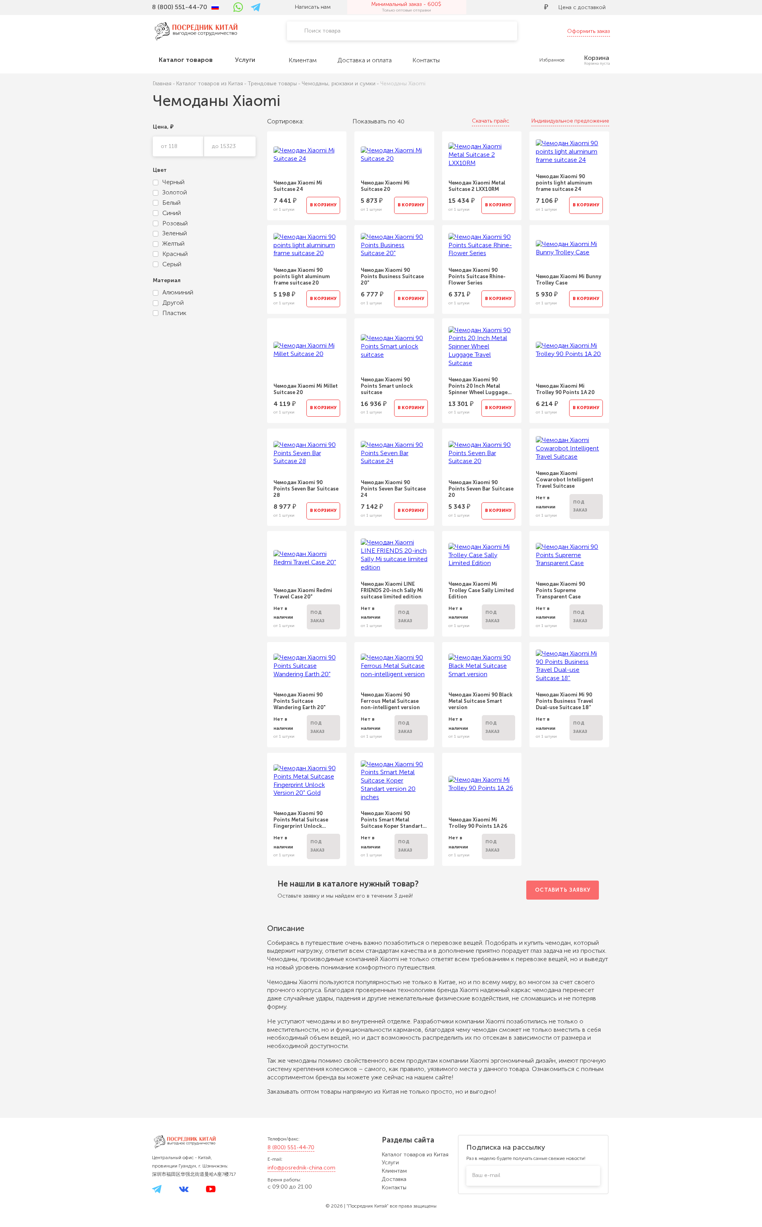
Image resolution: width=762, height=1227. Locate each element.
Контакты (394, 1187)
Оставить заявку (563, 890)
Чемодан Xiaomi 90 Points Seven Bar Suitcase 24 (393, 488)
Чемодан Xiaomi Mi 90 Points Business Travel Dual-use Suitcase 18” (564, 701)
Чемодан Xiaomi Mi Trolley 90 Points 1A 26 (477, 823)
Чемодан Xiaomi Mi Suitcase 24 (297, 186)
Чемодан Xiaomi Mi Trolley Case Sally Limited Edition (481, 590)
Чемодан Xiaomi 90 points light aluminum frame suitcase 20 (301, 276)
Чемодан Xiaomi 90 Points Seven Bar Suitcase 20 (481, 488)
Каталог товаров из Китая (415, 1154)
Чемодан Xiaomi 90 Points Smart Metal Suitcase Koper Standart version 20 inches (392, 819)
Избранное (551, 60)
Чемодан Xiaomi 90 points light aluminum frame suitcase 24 (564, 182)
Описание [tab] (286, 928)
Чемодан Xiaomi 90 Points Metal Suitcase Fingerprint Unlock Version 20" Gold (300, 819)
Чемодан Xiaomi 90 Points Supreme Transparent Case (560, 590)
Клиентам (394, 1170)
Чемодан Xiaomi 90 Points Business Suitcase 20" (392, 276)
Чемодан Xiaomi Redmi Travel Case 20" (302, 593)
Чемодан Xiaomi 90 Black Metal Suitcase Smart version (480, 701)
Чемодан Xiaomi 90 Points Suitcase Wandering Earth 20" (299, 701)
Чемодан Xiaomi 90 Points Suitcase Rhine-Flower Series (477, 276)
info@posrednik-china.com (301, 1167)
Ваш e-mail (486, 1175)
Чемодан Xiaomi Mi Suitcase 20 (385, 186)
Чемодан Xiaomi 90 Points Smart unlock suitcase (387, 386)
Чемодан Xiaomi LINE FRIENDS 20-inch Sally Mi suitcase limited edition (392, 590)
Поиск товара (322, 30)
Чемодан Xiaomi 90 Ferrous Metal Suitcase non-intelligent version (390, 701)
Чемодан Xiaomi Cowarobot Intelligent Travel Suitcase (564, 479)
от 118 (169, 146)
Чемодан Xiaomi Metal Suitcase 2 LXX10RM (476, 186)
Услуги (390, 1162)
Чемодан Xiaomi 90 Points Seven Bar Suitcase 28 (306, 488)
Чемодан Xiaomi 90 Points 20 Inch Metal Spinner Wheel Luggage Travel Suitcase (478, 386)
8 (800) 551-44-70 (290, 1147)
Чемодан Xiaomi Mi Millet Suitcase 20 (305, 389)
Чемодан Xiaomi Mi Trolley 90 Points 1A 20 (565, 389)
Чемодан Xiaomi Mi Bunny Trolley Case (568, 279)
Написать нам (313, 7)
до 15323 (224, 146)
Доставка (394, 1179)
